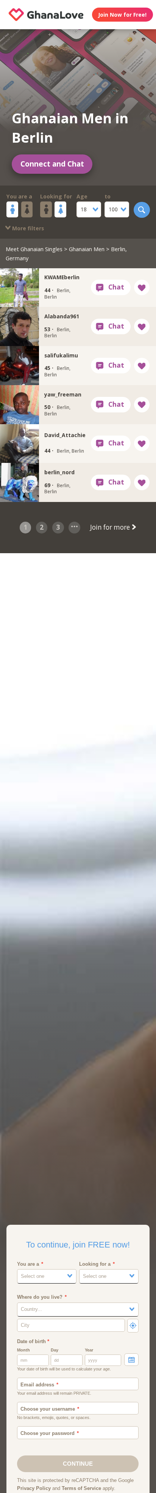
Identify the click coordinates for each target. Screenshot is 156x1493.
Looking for (56, 196)
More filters (27, 228)
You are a (19, 196)
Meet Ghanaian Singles (34, 249)
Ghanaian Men (87, 249)
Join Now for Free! (122, 14)
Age (81, 196)
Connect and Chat (52, 164)
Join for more (110, 527)
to (108, 196)
